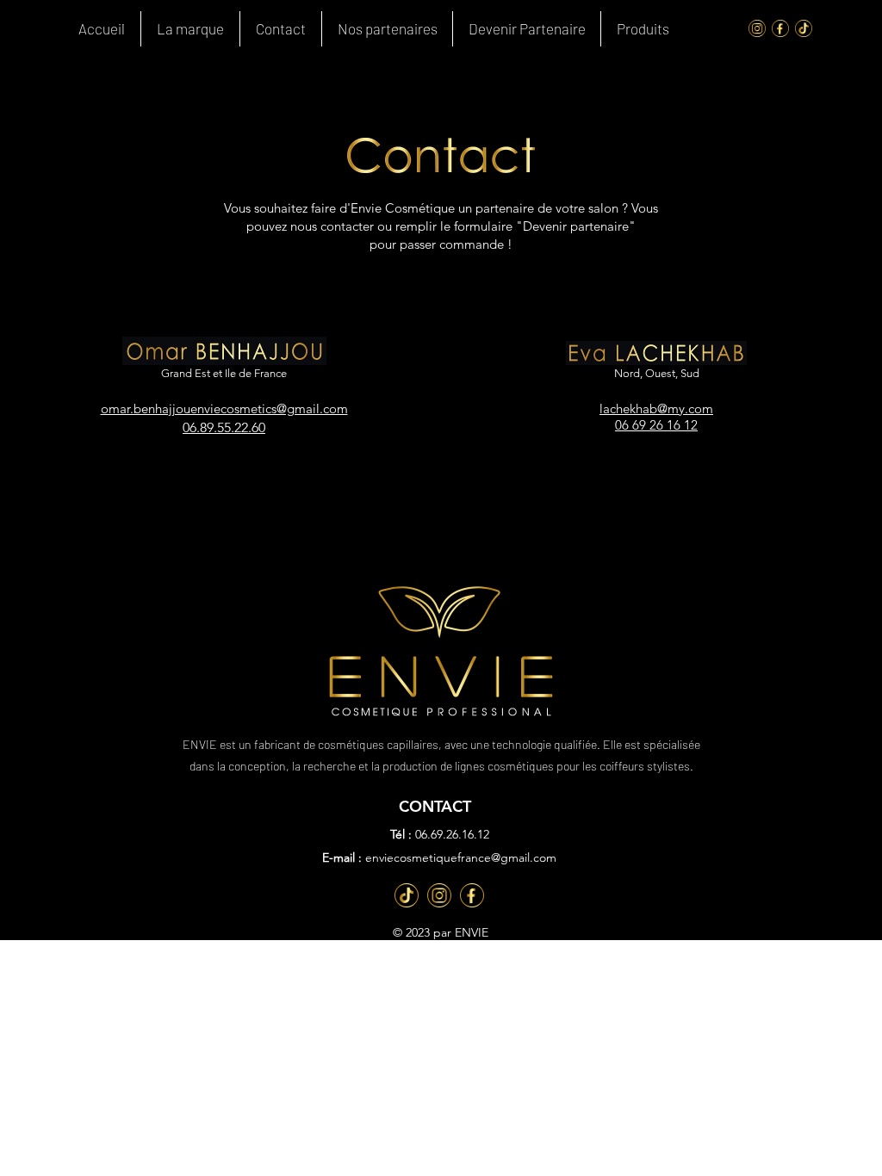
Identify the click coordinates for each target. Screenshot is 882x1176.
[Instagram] (757, 28)
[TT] (406, 895)
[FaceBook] (780, 28)
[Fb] (472, 895)
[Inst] (439, 895)
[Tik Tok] (803, 28)
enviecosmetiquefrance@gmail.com (460, 857)
